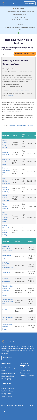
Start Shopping (6, 379)
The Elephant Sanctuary (5, 206)
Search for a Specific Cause (24, 53)
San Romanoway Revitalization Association (21, 125)
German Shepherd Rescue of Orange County (5, 230)
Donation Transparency (8, 388)
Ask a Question (8, 358)
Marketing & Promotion (27, 376)
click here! (10, 95)
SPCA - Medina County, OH (6, 181)
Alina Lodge (6, 272)
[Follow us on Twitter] (2, 411)
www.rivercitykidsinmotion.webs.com (18, 90)
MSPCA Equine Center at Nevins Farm (5, 217)
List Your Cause (25, 370)
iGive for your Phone (7, 376)
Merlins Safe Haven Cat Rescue (6, 198)
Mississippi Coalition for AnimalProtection (7, 248)
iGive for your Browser (8, 373)
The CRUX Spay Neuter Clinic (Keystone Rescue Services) (7, 290)
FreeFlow (5, 310)
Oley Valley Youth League (6, 162)
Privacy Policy (6, 394)
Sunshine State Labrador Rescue (7, 327)
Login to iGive (29, 3)
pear (20, 127)
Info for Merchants (7, 391)
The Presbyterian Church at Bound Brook (7, 301)
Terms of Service (6, 396)
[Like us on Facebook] (4, 411)
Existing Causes (25, 373)
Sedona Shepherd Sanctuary (5, 189)
